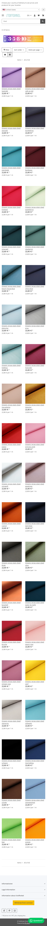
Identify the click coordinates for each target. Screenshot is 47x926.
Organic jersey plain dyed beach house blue (11, 287)
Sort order (18, 50)
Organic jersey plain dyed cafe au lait (34, 90)
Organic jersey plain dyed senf (34, 683)
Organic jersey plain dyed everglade (11, 169)
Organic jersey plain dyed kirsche (11, 643)
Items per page (34, 50)
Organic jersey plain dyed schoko (11, 801)
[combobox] (21, 9)
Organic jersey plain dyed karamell (11, 604)
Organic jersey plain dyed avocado (11, 129)
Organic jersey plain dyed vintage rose (11, 683)
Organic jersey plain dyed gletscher (11, 327)
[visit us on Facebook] (4, 911)
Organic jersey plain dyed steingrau (11, 722)
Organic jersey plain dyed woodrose (34, 485)
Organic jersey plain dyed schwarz (11, 762)
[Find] (42, 21)
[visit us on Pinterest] (9, 911)
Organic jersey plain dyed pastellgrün (34, 208)
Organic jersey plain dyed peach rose (34, 643)
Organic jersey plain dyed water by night (34, 604)
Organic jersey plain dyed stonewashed (34, 801)
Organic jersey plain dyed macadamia (11, 406)
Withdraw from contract (24, 903)
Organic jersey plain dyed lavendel (11, 90)
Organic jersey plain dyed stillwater (34, 722)
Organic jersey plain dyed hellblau (11, 366)
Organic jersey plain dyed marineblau (34, 762)
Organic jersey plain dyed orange (34, 841)
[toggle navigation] (3, 14)
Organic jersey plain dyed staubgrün (34, 248)
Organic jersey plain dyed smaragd (11, 248)
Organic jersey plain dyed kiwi (11, 841)
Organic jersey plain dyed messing (34, 406)
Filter (7, 50)
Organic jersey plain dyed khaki (11, 564)
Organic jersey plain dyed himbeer (11, 208)
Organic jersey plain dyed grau (34, 327)
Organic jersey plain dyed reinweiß (11, 485)
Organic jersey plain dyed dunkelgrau (34, 129)
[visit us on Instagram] (15, 911)
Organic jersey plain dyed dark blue (34, 524)
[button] (35, 15)
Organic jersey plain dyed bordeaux (34, 169)
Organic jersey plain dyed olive (34, 564)
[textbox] (21, 9)
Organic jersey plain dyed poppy (11, 445)
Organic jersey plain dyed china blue (34, 287)
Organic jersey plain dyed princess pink (34, 445)
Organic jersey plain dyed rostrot (11, 524)
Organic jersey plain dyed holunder (34, 366)
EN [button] (28, 15)
